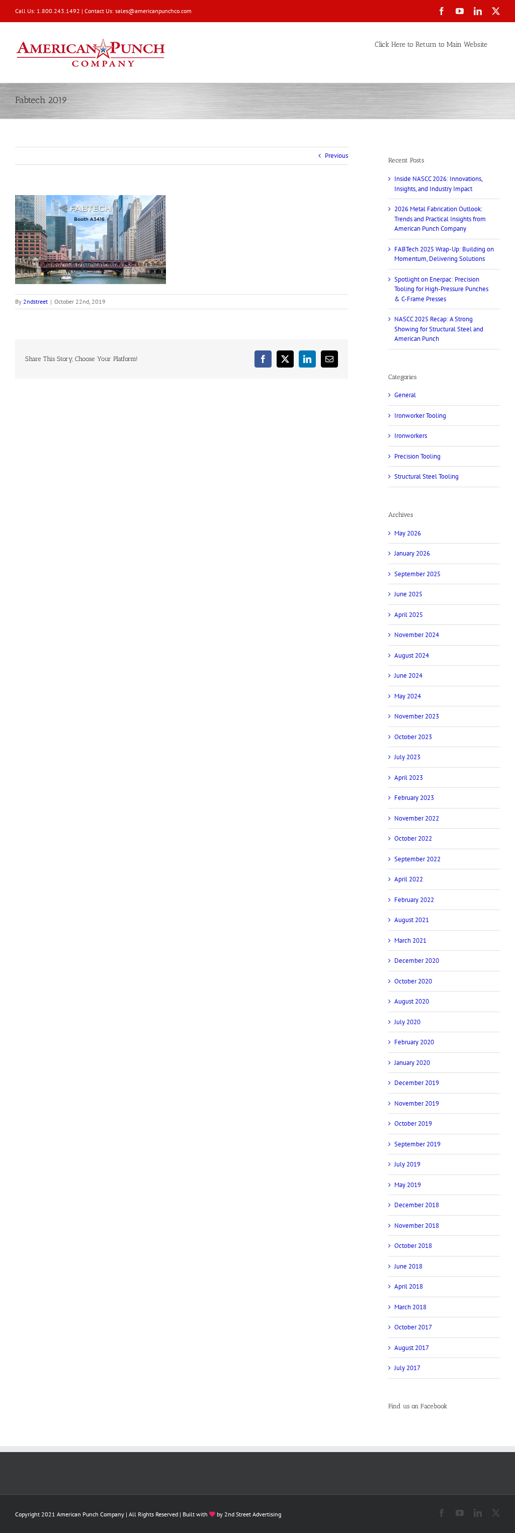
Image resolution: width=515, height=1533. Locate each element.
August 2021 (411, 920)
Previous (336, 155)
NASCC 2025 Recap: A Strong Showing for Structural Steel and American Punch (438, 329)
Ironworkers (410, 435)
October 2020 (413, 981)
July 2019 (407, 1164)
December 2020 (416, 960)
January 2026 (412, 553)
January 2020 (412, 1062)
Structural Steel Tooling (426, 476)
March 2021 (410, 940)
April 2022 (408, 879)
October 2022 (413, 838)
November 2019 (416, 1103)
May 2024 (407, 696)
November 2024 (416, 634)
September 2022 (417, 859)
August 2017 (411, 1347)
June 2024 (408, 675)
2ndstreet (35, 301)
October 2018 (413, 1245)
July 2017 (407, 1368)
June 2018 (408, 1266)
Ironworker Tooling (420, 415)
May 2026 (407, 533)
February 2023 (414, 797)
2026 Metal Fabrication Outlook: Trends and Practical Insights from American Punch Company (440, 219)
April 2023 (408, 777)
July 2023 (407, 757)
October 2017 (413, 1327)
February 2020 (414, 1042)
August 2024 (411, 655)
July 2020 (407, 1022)
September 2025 (417, 574)
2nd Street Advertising (252, 1514)
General (405, 395)
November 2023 (416, 716)
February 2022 (414, 899)
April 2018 (408, 1286)
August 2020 (411, 1001)
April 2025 (408, 614)
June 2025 (408, 594)
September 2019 (417, 1144)
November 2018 (416, 1225)
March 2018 (410, 1307)
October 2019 (413, 1123)
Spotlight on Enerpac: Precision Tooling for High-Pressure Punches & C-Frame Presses (441, 289)
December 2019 (416, 1082)
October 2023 (413, 737)
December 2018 (416, 1205)
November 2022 (416, 818)
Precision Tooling (417, 456)
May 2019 (407, 1185)
